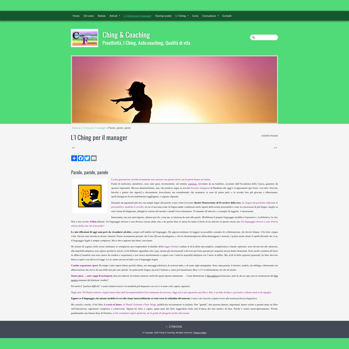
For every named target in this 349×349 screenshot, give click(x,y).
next (267, 89)
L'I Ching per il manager (137, 15)
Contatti (226, 15)
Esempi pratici (163, 15)
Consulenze (209, 15)
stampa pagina (269, 136)
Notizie (102, 15)
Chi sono (89, 15)
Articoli (113, 15)
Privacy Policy (200, 333)
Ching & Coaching (126, 34)
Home (76, 15)
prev (82, 89)
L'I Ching (181, 15)
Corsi (195, 15)
